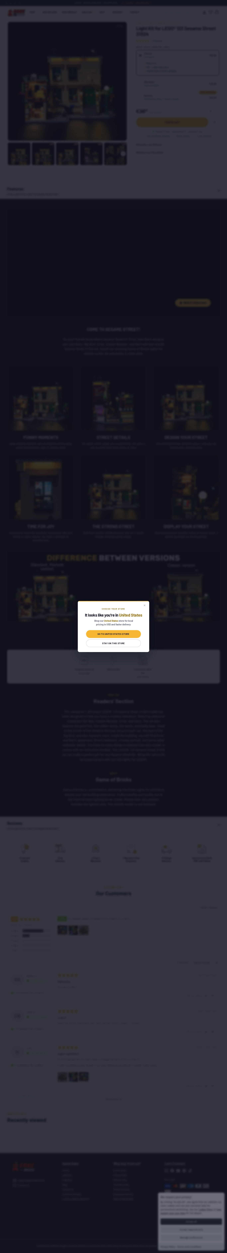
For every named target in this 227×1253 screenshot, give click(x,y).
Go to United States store (113, 634)
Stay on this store (113, 643)
